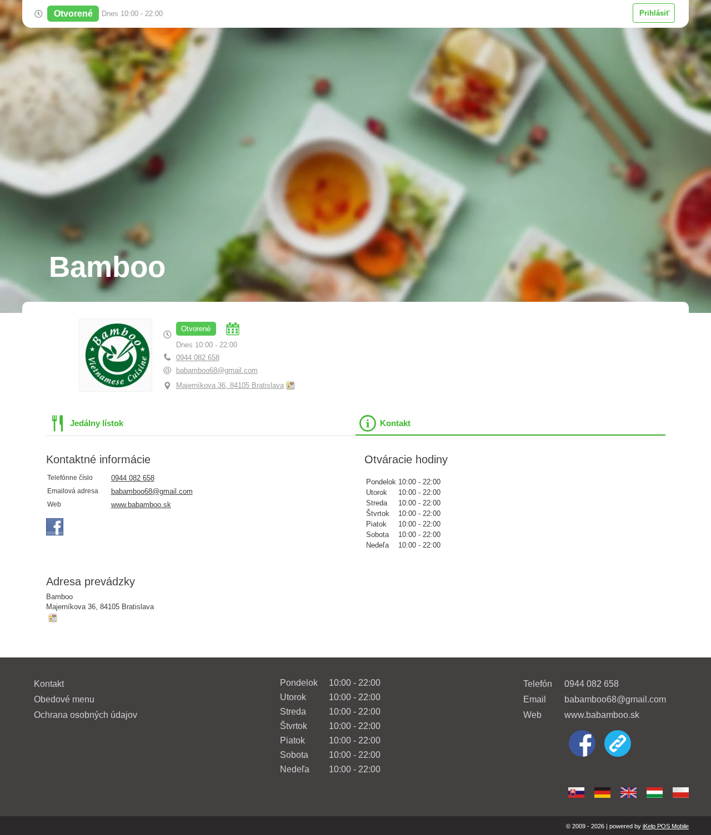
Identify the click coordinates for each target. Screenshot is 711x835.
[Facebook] (582, 744)
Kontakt (49, 684)
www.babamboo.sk (141, 504)
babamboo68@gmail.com (217, 370)
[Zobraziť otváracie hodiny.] (232, 329)
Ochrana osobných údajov (85, 715)
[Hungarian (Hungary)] (655, 792)
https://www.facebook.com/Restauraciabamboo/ (55, 527)
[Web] (617, 744)
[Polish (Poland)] (681, 792)
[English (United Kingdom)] (628, 792)
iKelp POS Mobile (666, 826)
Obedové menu (64, 699)
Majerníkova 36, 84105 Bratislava (230, 385)
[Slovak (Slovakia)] (576, 792)
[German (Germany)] (602, 792)
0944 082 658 (197, 357)
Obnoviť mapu (291, 386)
